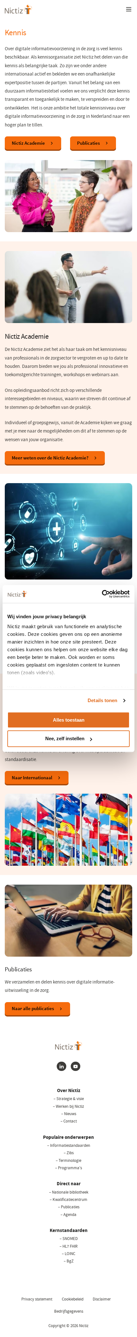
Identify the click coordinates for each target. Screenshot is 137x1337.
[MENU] (128, 9)
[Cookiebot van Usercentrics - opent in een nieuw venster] (102, 594)
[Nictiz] (18, 9)
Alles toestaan (68, 720)
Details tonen (102, 700)
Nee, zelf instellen (64, 738)
